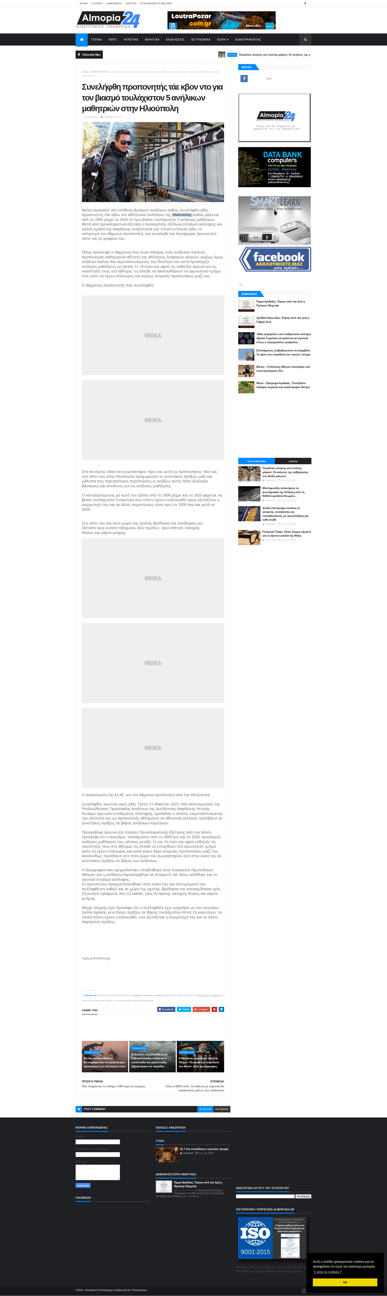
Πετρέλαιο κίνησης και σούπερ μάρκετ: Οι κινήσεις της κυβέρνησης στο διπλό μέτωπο (266, 54)
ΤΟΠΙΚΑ (96, 39)
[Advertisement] (155, 1028)
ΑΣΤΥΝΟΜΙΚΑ (200, 39)
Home (85, 72)
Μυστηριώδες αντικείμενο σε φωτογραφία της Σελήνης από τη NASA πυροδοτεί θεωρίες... (283, 491)
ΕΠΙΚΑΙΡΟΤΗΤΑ (99, 72)
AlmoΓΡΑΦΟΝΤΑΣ (248, 39)
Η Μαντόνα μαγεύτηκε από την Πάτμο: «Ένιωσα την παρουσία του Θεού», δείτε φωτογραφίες (199, 1062)
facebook (221, 1109)
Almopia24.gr (90, 995)
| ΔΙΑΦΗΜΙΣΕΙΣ (114, 3)
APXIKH (84, 3)
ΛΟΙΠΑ (221, 39)
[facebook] (305, 3)
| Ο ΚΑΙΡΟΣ (97, 3)
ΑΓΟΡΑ (204, 54)
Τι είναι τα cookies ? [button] (327, 1272)
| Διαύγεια (131, 3)
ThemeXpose (139, 1290)
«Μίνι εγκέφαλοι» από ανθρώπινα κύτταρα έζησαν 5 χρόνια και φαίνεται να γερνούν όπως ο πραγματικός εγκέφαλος (283, 338)
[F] (304, 1291)
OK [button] (345, 1282)
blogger (205, 1109)
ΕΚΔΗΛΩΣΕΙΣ (175, 39)
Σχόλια (293, 461)
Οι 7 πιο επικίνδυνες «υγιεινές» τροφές (204, 1149)
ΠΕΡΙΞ (112, 39)
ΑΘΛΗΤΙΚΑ (152, 39)
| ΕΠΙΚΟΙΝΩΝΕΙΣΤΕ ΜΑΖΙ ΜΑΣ (156, 3)
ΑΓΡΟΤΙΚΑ (131, 39)
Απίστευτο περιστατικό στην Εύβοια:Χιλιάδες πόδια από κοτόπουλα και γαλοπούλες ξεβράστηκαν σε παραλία (149, 1060)
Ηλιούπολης (182, 215)
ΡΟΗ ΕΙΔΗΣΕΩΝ (257, 461)
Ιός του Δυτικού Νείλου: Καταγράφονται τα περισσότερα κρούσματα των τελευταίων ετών (105, 1062)
